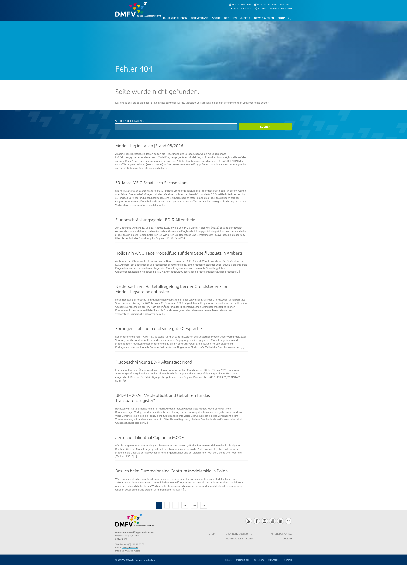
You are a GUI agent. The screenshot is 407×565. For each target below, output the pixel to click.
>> (203, 505)
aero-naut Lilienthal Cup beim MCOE (149, 437)
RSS (248, 521)
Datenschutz (242, 559)
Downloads (273, 559)
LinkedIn (280, 521)
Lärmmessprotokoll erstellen (275, 8)
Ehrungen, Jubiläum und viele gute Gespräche (158, 328)
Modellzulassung (242, 8)
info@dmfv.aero (130, 547)
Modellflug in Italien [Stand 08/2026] (149, 145)
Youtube (272, 521)
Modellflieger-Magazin (239, 538)
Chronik (288, 559)
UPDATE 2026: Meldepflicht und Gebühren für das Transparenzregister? (162, 398)
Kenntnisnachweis (267, 4)
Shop (281, 18)
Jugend (245, 18)
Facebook (256, 521)
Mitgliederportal (241, 4)
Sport (216, 18)
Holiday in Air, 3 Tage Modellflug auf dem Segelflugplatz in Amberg (178, 253)
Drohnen (230, 18)
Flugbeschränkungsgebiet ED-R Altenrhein (155, 219)
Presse (228, 559)
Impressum (258, 559)
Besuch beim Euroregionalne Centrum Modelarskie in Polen (171, 470)
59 (194, 505)
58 (184, 505)
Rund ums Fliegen (175, 18)
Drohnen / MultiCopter (239, 533)
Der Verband (200, 18)
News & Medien (264, 18)
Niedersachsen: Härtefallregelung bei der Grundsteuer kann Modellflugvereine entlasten (171, 289)
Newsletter (288, 521)
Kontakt (284, 4)
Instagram (264, 521)
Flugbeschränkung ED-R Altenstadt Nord (153, 362)
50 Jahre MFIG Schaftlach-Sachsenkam (151, 182)
